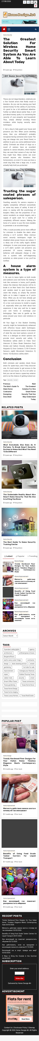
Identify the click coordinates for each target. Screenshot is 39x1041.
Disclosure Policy (20, 1028)
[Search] (35, 29)
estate (32, 664)
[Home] (4, 29)
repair (6, 674)
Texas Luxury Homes (11, 695)
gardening (7, 667)
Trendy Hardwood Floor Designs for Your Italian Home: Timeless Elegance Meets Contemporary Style (25, 568)
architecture (8, 653)
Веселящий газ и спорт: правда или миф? (19, 950)
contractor (30, 660)
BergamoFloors (9, 656)
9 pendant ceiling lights (11, 649)
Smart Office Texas (10, 681)
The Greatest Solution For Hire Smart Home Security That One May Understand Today (29, 391)
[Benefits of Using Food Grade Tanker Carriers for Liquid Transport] (8, 592)
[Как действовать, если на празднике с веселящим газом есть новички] (8, 616)
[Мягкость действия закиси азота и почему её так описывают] (8, 580)
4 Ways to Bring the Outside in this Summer (19, 956)
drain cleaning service (19, 664)
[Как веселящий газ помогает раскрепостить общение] (8, 604)
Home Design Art (24, 983)
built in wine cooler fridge (12, 660)
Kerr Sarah (19, 769)
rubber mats (8, 678)
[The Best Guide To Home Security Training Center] (19, 522)
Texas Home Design (10, 688)
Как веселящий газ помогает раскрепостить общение (19, 902)
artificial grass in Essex (26, 653)
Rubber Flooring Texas (26, 674)
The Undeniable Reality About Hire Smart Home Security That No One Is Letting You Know (19, 497)
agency (31, 649)
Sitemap (32, 1028)
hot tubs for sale (28, 667)
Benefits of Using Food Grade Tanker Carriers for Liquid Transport (25, 593)
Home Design (19, 561)
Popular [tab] (21, 556)
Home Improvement (21, 576)
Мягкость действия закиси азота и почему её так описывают (25, 581)
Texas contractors (28, 681)
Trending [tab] (33, 556)
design (6, 664)
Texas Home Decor (28, 685)
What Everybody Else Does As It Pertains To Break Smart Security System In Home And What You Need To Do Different (19, 448)
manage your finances (26, 671)
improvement (8, 671)
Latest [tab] (9, 556)
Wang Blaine (18, 70)
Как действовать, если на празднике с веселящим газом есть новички (25, 617)
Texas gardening (9, 685)
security (9, 380)
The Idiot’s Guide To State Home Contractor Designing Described (11, 390)
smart (16, 380)
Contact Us (8, 1028)
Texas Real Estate (27, 695)
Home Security (7, 35)
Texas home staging (11, 692)
